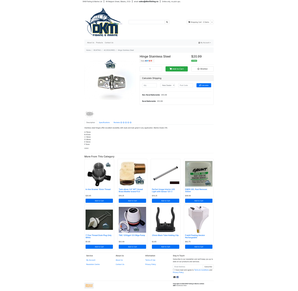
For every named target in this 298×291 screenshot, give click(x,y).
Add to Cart (178, 69)
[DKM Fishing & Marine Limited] (103, 22)
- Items (200, 22)
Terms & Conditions (201, 270)
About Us (90, 43)
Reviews (117, 122)
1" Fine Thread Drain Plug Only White (99, 236)
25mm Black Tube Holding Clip (165, 235)
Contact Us (109, 43)
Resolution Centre (93, 264)
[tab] (90, 122)
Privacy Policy (150, 264)
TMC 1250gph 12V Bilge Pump (132, 235)
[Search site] (167, 22)
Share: (143, 61)
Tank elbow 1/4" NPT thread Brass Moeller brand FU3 (131, 190)
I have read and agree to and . (192, 271)
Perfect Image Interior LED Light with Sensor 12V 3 (163, 190)
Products (99, 43)
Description (90, 122)
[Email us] (174, 277)
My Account (90, 260)
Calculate (204, 85)
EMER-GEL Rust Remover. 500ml (196, 190)
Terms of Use (150, 260)
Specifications (104, 122)
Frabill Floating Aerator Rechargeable (195, 236)
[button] (205, 42)
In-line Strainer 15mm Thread (98, 189)
